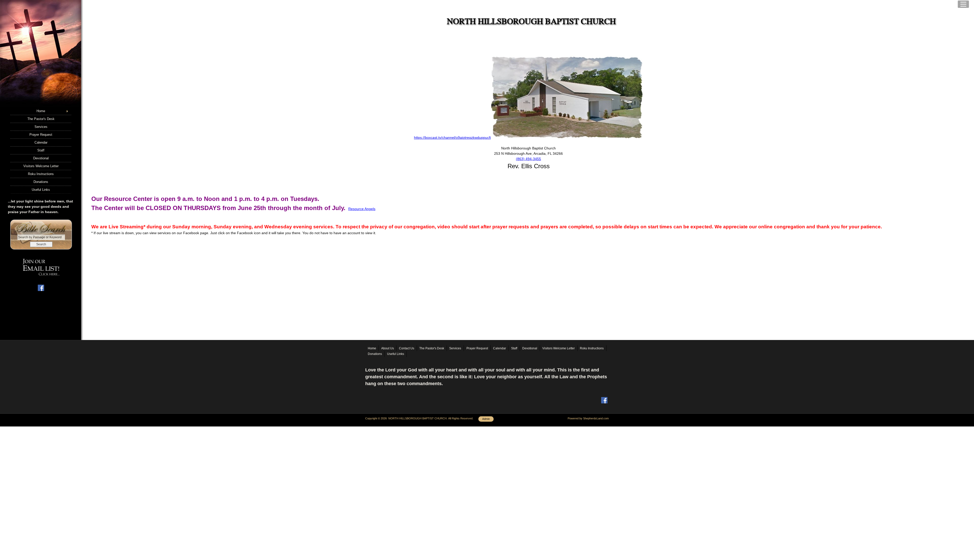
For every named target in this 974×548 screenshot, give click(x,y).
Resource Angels (361, 209)
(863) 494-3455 (528, 159)
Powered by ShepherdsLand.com (588, 418)
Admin (486, 418)
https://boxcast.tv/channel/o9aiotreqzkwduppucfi (452, 137)
